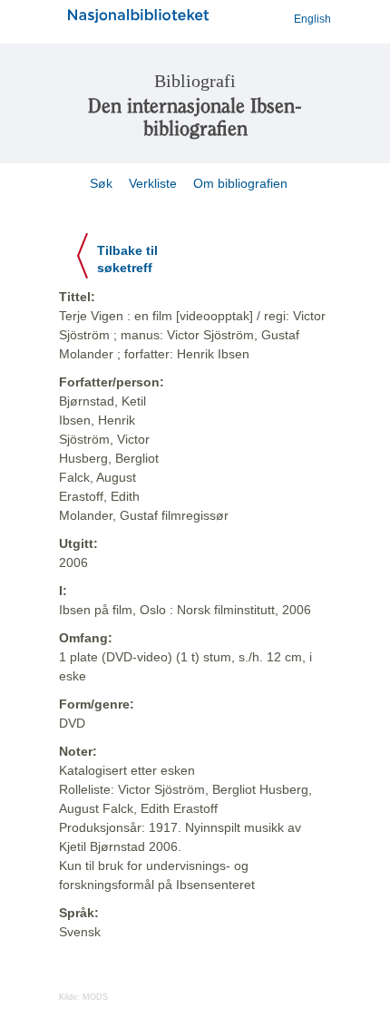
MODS (95, 997)
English (312, 19)
